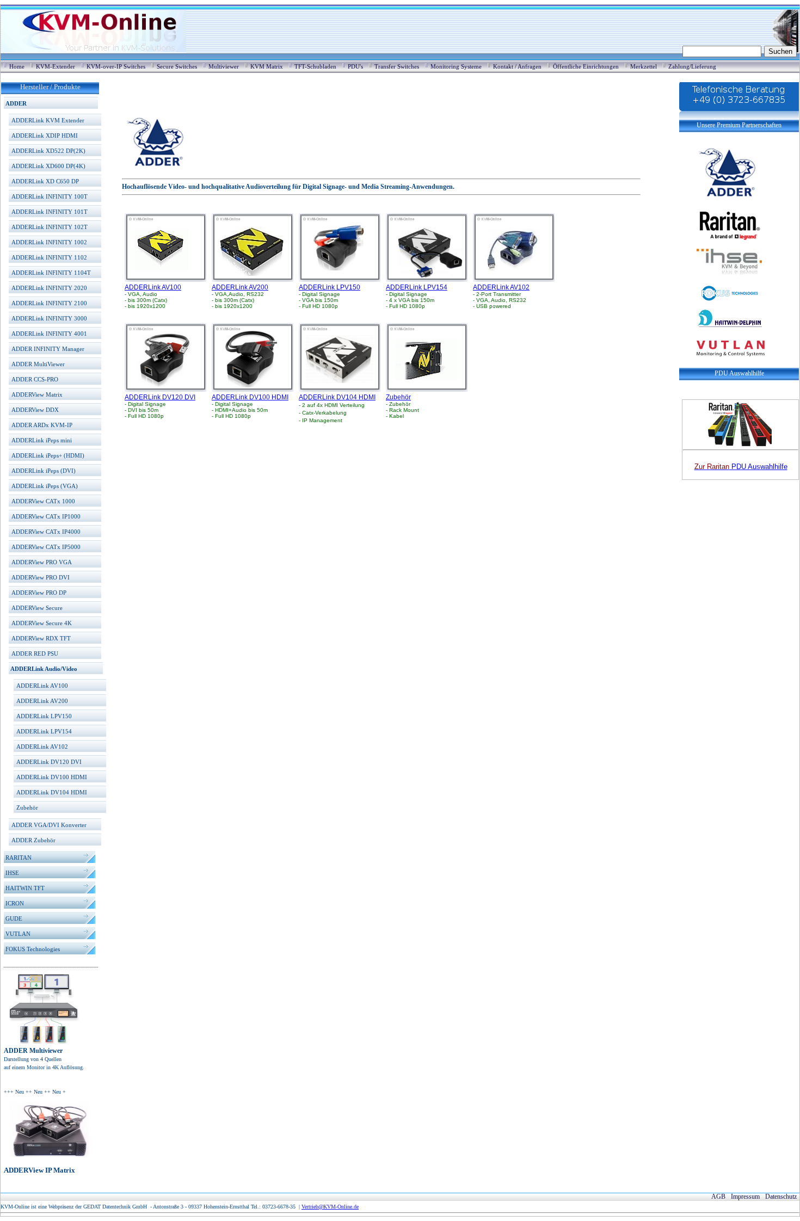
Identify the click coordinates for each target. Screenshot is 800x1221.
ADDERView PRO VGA (41, 562)
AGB (718, 1196)
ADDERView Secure (37, 608)
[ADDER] (720, 199)
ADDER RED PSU (34, 653)
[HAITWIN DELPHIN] (720, 332)
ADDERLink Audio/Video (43, 668)
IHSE (12, 872)
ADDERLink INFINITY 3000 (49, 318)
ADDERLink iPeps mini (41, 440)
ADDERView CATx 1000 (43, 501)
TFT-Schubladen (315, 66)
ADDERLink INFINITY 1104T (51, 272)
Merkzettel (643, 66)
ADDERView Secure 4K (41, 623)
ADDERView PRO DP (38, 592)
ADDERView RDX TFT (41, 638)
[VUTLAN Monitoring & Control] (722, 363)
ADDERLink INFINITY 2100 (49, 303)
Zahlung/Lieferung (692, 66)
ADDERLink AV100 (42, 685)
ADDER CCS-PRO (34, 379)
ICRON (14, 903)
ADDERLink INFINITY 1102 (49, 257)
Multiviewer (223, 66)
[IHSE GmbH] (720, 280)
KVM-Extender (55, 66)
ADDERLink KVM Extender (47, 120)
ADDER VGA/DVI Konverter (49, 825)
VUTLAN (17, 933)
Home (16, 66)
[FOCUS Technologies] (720, 300)
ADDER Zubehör (33, 840)
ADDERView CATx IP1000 (46, 516)
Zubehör (27, 807)
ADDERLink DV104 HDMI (51, 792)
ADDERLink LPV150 (44, 716)
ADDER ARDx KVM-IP (41, 425)
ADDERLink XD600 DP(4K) (48, 166)
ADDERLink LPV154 (44, 731)
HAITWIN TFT (25, 888)
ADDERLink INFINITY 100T (49, 196)
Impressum (745, 1196)
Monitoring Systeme (456, 66)
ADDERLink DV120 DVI (49, 761)
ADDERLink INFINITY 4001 (49, 333)
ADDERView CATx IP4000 (46, 531)
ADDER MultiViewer (38, 364)
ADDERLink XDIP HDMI (44, 135)
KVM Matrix (266, 66)
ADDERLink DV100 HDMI (51, 777)
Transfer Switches (396, 66)
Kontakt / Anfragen (517, 66)
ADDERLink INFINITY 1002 (49, 242)
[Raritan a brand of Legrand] (720, 223)
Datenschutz (781, 1196)
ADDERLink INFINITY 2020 (49, 288)
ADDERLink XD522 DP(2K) (48, 150)
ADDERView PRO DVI (40, 577)
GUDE (13, 918)
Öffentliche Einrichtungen (586, 66)
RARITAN (18, 857)
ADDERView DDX (35, 409)
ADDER (16, 103)
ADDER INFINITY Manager (47, 349)
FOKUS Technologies (32, 949)
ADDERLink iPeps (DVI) (43, 470)
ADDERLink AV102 (42, 746)
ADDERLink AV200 (42, 701)
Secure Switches (177, 66)
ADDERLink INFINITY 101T (49, 211)
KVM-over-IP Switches (116, 66)
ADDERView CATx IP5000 (46, 547)
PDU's (355, 66)
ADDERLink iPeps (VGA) (44, 486)
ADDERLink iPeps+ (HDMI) (47, 455)
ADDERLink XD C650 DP (45, 181)
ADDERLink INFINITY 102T (49, 227)
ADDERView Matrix (37, 394)
